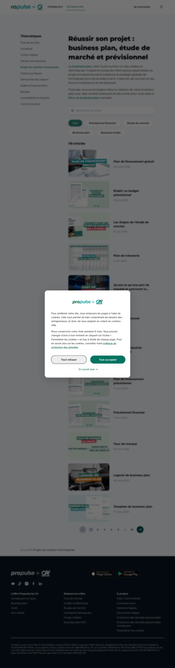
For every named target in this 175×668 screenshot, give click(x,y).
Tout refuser (69, 359)
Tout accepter (108, 359)
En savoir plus (87, 369)
